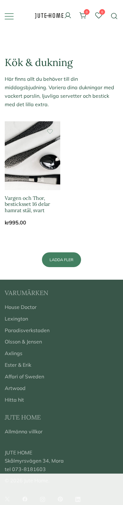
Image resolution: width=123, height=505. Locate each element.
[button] (61, 259)
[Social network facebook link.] (24, 498)
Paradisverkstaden (27, 330)
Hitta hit (14, 400)
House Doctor (21, 307)
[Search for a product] (114, 15)
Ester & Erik (18, 365)
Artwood (15, 388)
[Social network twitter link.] (7, 498)
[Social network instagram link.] (42, 498)
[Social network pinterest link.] (60, 498)
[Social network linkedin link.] (77, 498)
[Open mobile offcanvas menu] (9, 16)
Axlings (13, 353)
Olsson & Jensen (23, 341)
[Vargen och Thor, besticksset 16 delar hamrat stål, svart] (32, 155)
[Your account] (68, 16)
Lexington (16, 319)
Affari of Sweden (24, 376)
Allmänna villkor (24, 431)
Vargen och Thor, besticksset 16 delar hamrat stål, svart (27, 204)
